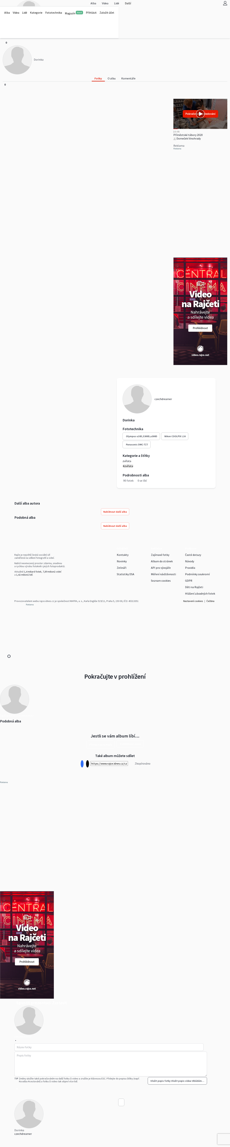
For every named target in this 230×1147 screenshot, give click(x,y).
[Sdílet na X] (87, 763)
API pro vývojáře (161, 567)
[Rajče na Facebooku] (15, 582)
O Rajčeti (122, 548)
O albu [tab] (112, 78)
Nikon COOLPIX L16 (175, 436)
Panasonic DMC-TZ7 (137, 444)
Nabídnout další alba (115, 511)
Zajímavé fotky (160, 555)
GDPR (188, 580)
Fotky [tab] (98, 78)
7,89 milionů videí (52, 571)
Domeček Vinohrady (188, 138)
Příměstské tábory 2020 (188, 135)
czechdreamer (23, 1134)
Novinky (122, 561)
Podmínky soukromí (197, 574)
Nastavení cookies (193, 601)
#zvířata (128, 466)
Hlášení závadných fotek (200, 593)
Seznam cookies (161, 580)
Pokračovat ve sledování (200, 113)
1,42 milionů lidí (24, 574)
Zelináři (121, 567)
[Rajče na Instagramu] (16, 582)
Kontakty (122, 555)
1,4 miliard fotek (33, 571)
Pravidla (190, 567)
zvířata (127, 461)
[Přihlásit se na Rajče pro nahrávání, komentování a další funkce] (225, 3)
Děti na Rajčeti (194, 587)
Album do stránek (162, 561)
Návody (189, 561)
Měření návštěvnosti (163, 574)
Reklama (156, 548)
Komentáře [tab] (128, 78)
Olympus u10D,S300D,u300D (141, 436)
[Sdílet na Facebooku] (82, 763)
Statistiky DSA (125, 574)
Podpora (190, 548)
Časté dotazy (193, 555)
